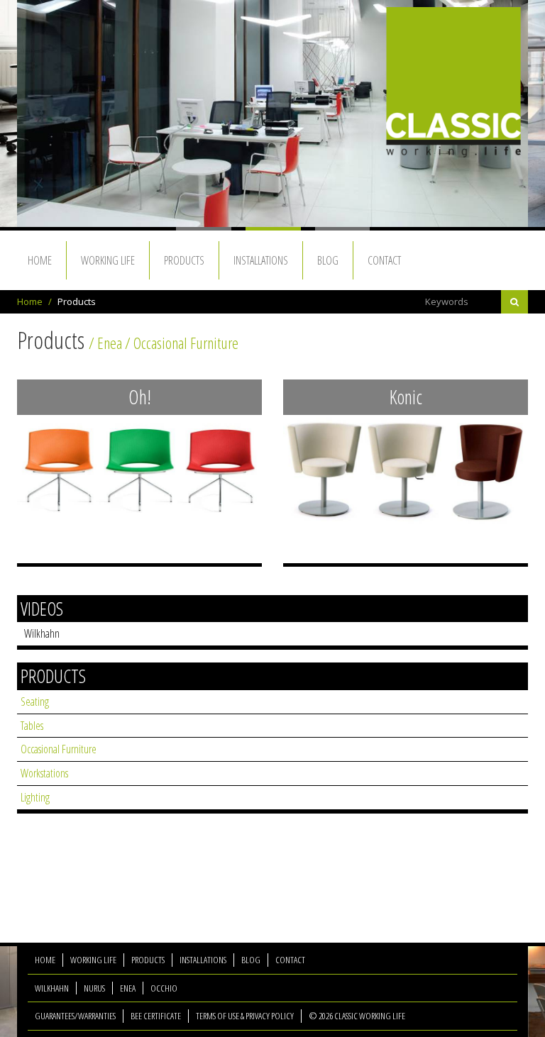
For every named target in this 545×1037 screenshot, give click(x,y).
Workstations (44, 773)
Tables (32, 725)
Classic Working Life (453, 82)
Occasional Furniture (59, 749)
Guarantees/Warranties (75, 1015)
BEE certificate (156, 1015)
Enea (128, 988)
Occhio (163, 988)
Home (30, 301)
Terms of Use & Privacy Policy (245, 1015)
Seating (35, 701)
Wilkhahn (42, 633)
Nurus (94, 988)
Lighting (35, 797)
